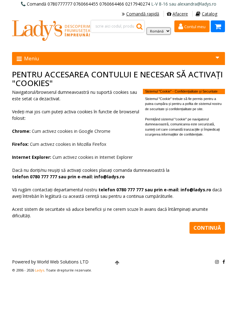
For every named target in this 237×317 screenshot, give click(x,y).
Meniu (31, 58)
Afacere (180, 14)
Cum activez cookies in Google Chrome (71, 131)
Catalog (209, 14)
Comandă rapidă (142, 14)
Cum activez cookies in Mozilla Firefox (68, 144)
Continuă (207, 227)
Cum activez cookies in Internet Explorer (92, 157)
